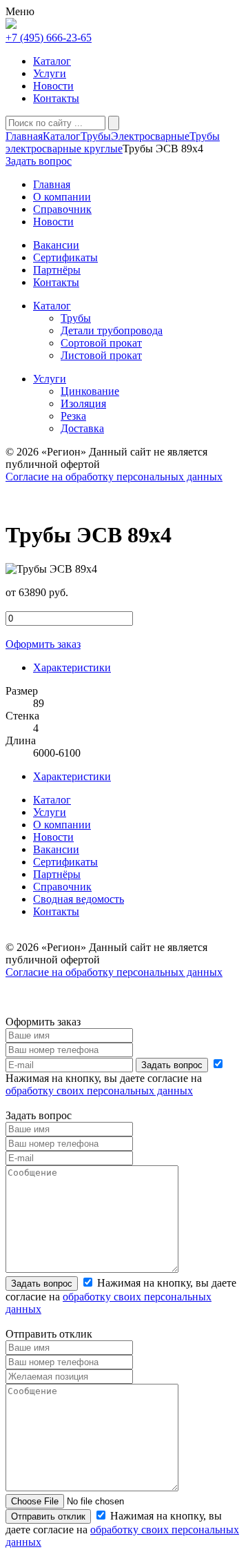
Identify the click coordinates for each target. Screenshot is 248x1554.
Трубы (96, 136)
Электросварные (150, 136)
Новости (53, 86)
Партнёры (57, 874)
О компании (62, 824)
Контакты (56, 98)
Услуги (49, 73)
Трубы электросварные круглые (113, 142)
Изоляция (83, 403)
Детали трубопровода (112, 330)
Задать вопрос (172, 1065)
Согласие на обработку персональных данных (114, 476)
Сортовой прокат (101, 343)
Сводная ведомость (78, 899)
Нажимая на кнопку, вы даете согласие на (104, 1084)
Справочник (62, 886)
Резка (73, 416)
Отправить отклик (48, 1516)
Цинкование (90, 391)
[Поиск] (113, 123)
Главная (24, 136)
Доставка (82, 428)
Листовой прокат (101, 355)
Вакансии (56, 849)
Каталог (52, 61)
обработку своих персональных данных (99, 1090)
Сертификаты (65, 862)
